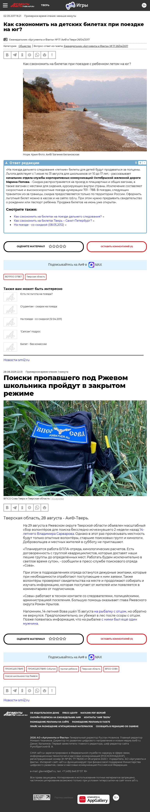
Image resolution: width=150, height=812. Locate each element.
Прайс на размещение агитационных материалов (61, 726)
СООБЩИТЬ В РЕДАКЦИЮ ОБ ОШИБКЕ (117, 726)
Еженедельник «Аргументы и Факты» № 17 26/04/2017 (96, 46)
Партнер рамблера (63, 797)
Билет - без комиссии (33, 344)
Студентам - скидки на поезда (38, 306)
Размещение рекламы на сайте (49, 722)
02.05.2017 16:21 (12, 15)
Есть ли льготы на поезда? (36, 293)
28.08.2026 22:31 (13, 371)
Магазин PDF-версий (92, 713)
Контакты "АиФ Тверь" (97, 717)
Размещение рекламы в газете (91, 722)
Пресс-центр (69, 713)
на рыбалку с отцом (110, 611)
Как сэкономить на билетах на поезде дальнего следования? (58, 216)
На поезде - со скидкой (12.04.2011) (41, 318)
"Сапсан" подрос (30, 331)
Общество (25, 46)
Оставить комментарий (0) (117, 246)
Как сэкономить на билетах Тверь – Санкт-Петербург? (53, 220)
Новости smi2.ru (16, 360)
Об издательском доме (44, 713)
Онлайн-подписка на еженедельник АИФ (55, 717)
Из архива (58, 498)
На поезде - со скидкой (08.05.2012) (39, 225)
